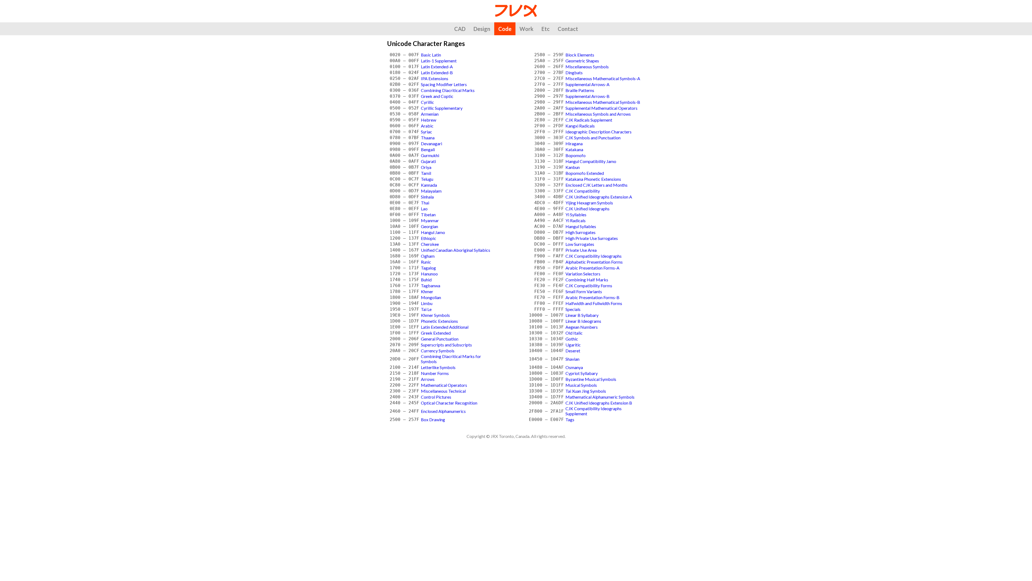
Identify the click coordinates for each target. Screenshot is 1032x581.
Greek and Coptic (437, 96)
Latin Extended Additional (444, 327)
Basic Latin (431, 54)
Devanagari (431, 143)
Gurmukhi (430, 155)
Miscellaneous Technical (443, 391)
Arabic (427, 125)
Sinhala (427, 196)
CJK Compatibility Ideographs (593, 255)
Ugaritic (573, 344)
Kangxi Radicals (580, 125)
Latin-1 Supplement (439, 60)
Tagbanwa (430, 285)
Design (482, 29)
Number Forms (435, 373)
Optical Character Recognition (449, 402)
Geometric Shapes (582, 60)
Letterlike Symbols (438, 367)
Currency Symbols (437, 350)
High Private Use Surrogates (591, 238)
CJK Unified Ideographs (587, 208)
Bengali (428, 149)
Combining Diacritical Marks (448, 90)
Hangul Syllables (580, 226)
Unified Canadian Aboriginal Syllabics (455, 250)
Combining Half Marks (586, 279)
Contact (568, 29)
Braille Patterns (579, 90)
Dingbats (574, 72)
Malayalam (431, 190)
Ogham (428, 255)
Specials (572, 309)
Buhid (426, 279)
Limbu (426, 303)
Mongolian (431, 297)
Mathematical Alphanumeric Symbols (600, 396)
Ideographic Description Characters (598, 131)
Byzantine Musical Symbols (590, 379)
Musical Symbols (581, 385)
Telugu (427, 179)
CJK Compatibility (582, 190)
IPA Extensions (434, 78)
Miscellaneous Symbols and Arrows (598, 113)
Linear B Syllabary (582, 315)
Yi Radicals (575, 220)
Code (504, 29)
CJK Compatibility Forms (588, 285)
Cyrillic (427, 102)
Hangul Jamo (433, 232)
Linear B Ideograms (583, 321)
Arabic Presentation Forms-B (592, 297)
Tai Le (426, 309)
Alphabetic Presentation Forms (594, 261)
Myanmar (430, 220)
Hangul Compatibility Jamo (590, 161)
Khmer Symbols (435, 315)
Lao (424, 208)
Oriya (426, 167)
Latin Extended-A (437, 66)
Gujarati (428, 161)
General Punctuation (439, 338)
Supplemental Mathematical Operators (601, 108)
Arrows (428, 379)
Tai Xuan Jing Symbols (585, 391)
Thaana (428, 137)
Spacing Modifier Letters (444, 84)
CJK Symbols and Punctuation (593, 137)
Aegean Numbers (581, 327)
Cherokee (430, 244)
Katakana (574, 149)
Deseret (572, 350)
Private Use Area (581, 250)
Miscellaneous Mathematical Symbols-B (602, 102)
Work (526, 29)
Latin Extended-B (437, 72)
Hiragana (574, 143)
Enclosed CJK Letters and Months (596, 184)
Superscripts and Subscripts (446, 344)
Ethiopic (428, 238)
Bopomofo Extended (584, 173)
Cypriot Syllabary (581, 373)
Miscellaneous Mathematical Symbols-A (602, 78)
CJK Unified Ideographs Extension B (598, 402)
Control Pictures (436, 396)
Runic (426, 261)
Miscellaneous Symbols (587, 66)
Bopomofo (575, 155)
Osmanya (574, 367)
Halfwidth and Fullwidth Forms (593, 303)
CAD (459, 29)
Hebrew (428, 119)
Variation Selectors (582, 273)
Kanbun (572, 167)
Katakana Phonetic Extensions (593, 179)
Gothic (571, 338)
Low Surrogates (579, 244)
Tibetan (428, 214)
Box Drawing (433, 419)
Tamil (426, 173)
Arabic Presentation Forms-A (592, 267)
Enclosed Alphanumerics (443, 411)
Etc (546, 29)
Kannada (429, 184)
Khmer (427, 291)
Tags (569, 419)
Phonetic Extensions (439, 321)
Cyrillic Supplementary (442, 108)
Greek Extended (436, 332)
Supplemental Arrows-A (587, 84)
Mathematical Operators (444, 385)
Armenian (430, 113)
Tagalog (428, 267)
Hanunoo (429, 273)
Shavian (572, 359)
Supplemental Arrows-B (587, 96)
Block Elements (579, 54)
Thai (425, 202)
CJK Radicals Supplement (588, 119)
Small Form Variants (583, 291)
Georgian (429, 226)
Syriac (426, 131)
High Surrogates (580, 232)
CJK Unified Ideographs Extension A (598, 196)
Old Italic (574, 332)
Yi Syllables (575, 214)
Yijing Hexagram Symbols (589, 202)
